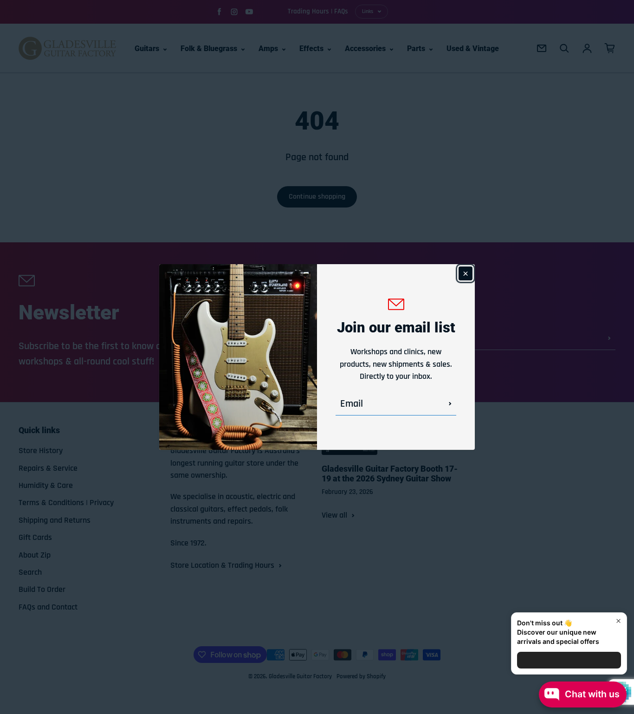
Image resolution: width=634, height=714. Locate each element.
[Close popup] (618, 621)
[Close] (465, 273)
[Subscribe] (450, 403)
